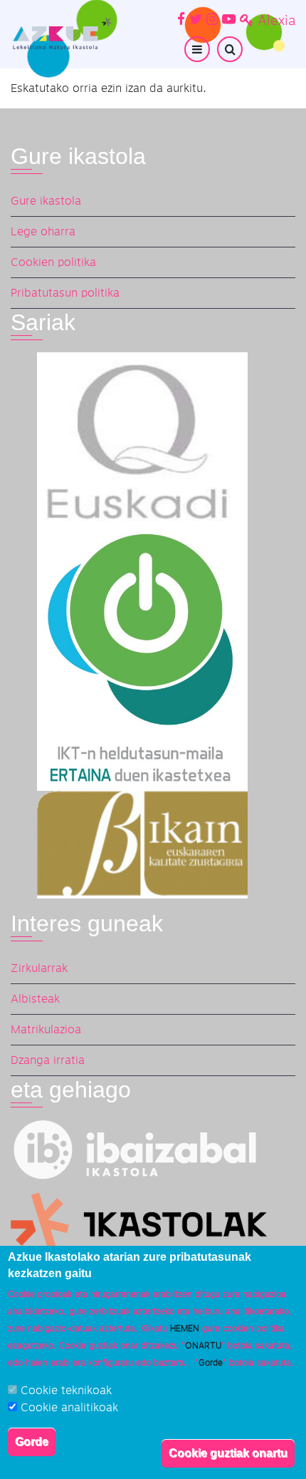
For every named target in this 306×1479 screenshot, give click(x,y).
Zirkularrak (39, 968)
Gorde (31, 1442)
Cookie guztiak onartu (228, 1453)
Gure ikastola (46, 201)
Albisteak (35, 999)
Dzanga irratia (48, 1060)
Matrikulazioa (46, 1029)
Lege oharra (43, 231)
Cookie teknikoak (66, 1390)
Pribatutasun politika (65, 293)
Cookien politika (53, 262)
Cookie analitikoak (69, 1407)
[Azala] (61, 33)
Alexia (276, 21)
